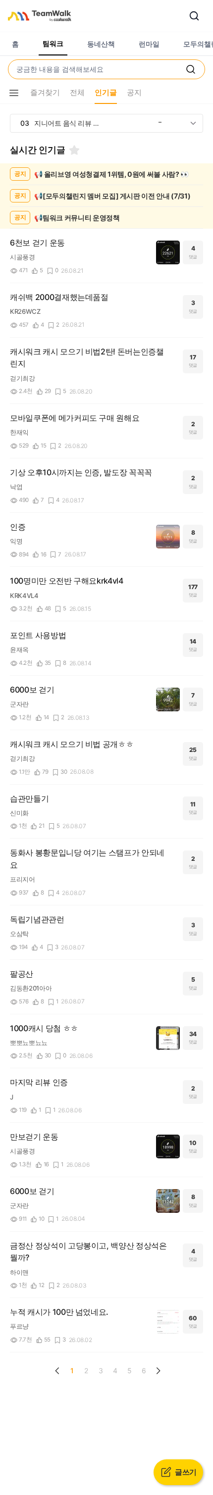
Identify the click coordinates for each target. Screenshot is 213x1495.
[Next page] (158, 1371)
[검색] (194, 16)
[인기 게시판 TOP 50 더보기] (193, 123)
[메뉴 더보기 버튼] (14, 93)
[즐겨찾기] (74, 150)
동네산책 (101, 44)
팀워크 (53, 43)
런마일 (149, 44)
